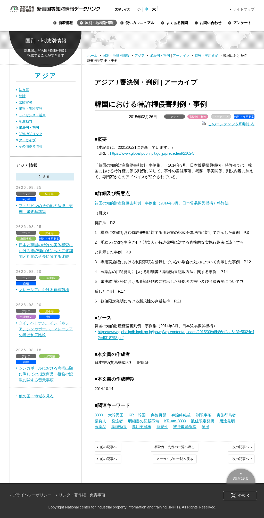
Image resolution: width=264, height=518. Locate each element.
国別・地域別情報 (116, 55)
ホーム (92, 55)
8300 (99, 415)
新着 (45, 177)
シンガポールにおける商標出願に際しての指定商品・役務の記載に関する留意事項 (46, 374)
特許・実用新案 (206, 55)
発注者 (117, 421)
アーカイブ (181, 55)
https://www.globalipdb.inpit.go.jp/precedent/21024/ (152, 153)
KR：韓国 (137, 415)
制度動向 (25, 121)
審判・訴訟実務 (30, 109)
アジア (140, 55)
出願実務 (25, 102)
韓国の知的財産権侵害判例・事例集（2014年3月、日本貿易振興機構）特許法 (162, 203)
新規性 (162, 426)
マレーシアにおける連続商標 (44, 289)
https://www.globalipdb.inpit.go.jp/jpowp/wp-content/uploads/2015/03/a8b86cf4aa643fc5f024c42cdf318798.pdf (176, 335)
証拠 (205, 426)
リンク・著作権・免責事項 (82, 495)
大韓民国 (115, 415)
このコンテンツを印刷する (231, 124)
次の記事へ (240, 447)
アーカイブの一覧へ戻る (174, 459)
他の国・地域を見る (36, 396)
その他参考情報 (30, 146)
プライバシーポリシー (32, 495)
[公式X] (240, 495)
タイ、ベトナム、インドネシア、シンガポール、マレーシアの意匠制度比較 (46, 329)
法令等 (24, 90)
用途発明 (227, 421)
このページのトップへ (241, 475)
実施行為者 (226, 415)
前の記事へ (108, 447)
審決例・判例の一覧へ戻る (174, 447)
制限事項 (203, 415)
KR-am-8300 (175, 421)
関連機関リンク (30, 134)
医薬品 (100, 426)
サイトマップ (243, 9)
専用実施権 (141, 426)
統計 (22, 96)
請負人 (100, 421)
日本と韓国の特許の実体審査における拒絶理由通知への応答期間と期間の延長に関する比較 (46, 251)
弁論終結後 (181, 415)
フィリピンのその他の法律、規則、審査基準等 (46, 208)
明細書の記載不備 (143, 421)
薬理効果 (119, 426)
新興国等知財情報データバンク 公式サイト (55, 9)
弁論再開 (158, 415)
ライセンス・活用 (32, 115)
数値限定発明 (202, 421)
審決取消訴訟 (184, 426)
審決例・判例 (160, 55)
